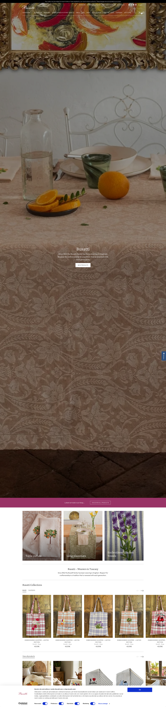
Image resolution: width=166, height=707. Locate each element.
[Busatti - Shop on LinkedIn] (136, 5)
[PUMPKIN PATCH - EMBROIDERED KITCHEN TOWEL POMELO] (36, 682)
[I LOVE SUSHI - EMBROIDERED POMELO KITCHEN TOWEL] (98, 682)
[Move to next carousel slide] (142, 590)
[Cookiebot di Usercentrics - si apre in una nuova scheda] (23, 703)
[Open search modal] (135, 12)
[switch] (61, 703)
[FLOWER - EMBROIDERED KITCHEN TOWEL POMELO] (67, 682)
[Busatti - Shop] (28, 7)
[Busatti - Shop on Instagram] (131, 5)
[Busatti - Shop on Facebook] (129, 5)
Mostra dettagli (103, 703)
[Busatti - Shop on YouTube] (133, 5)
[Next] (132, 13)
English (140, 5)
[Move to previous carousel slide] (138, 590)
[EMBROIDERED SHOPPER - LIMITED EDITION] (36, 616)
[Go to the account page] (139, 12)
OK (140, 690)
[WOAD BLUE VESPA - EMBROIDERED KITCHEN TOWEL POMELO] (129, 682)
